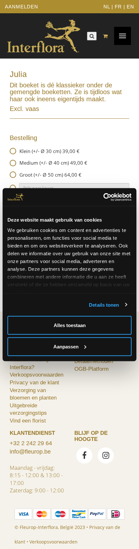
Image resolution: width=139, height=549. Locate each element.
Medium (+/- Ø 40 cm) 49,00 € (53, 162)
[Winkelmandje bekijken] (107, 36)
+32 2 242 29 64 (31, 443)
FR (118, 6)
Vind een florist (28, 420)
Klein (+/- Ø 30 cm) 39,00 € (49, 151)
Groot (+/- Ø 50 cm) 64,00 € (50, 174)
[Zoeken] (92, 36)
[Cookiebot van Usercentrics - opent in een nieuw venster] (103, 197)
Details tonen (104, 304)
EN (130, 6)
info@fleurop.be (30, 451)
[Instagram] (106, 456)
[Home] (44, 35)
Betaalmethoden (93, 361)
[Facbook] (84, 456)
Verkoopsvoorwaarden (36, 375)
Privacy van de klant (34, 382)
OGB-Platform (91, 369)
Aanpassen (66, 346)
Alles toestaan (70, 325)
